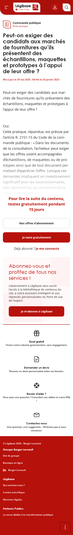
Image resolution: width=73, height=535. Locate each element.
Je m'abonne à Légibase (36, 311)
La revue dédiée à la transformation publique (28, 514)
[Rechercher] (66, 7)
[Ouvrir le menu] (6, 7)
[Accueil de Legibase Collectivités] (26, 7)
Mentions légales (12, 499)
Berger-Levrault (17, 470)
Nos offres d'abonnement (36, 223)
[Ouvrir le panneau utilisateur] (55, 7)
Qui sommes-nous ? (14, 485)
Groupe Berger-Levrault (18, 449)
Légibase (9, 479)
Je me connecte (47, 248)
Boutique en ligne (13, 463)
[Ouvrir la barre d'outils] (65, 527)
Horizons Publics (13, 508)
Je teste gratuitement (36, 237)
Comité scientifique (14, 492)
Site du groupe (11, 455)
